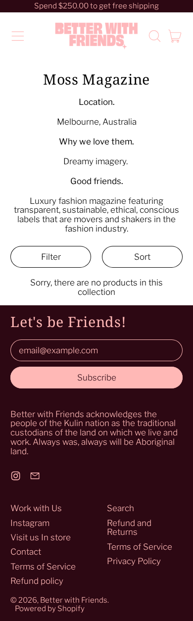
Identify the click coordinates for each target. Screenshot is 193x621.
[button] (154, 36)
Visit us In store (40, 537)
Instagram (29, 523)
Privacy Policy (134, 561)
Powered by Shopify (50, 608)
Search (120, 508)
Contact (25, 552)
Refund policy (36, 581)
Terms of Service (43, 567)
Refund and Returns (129, 527)
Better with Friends (73, 600)
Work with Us (36, 508)
